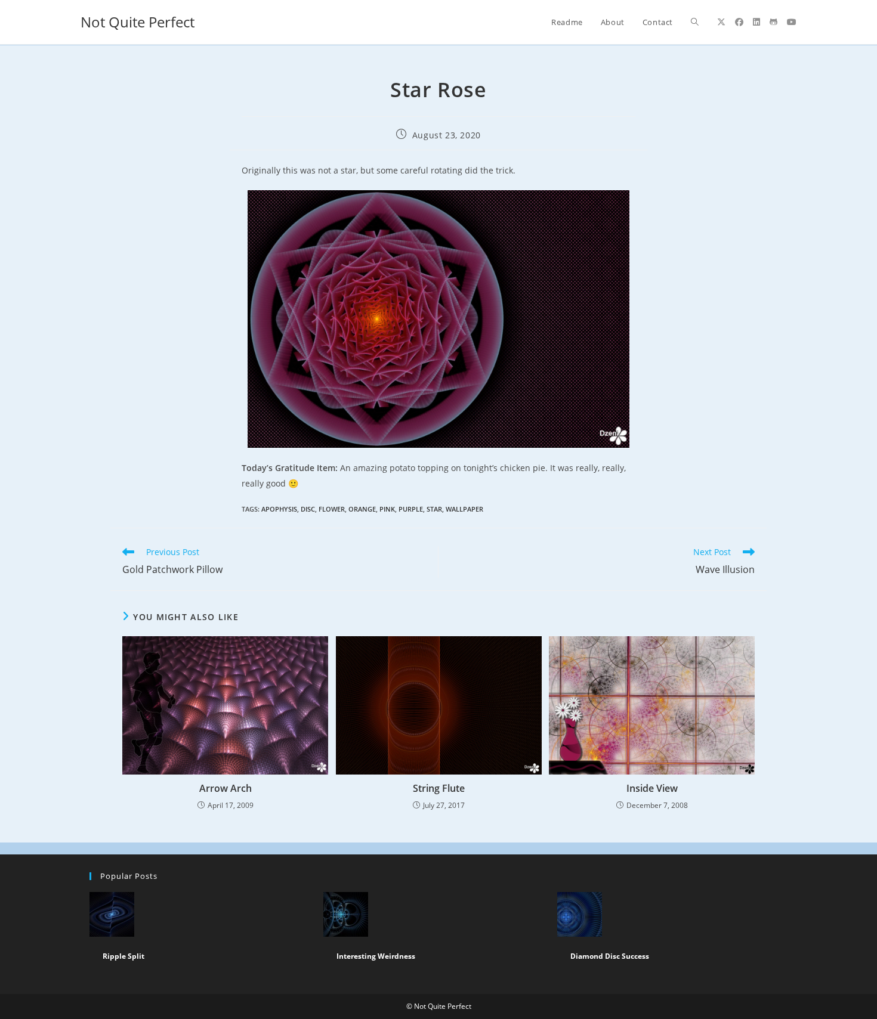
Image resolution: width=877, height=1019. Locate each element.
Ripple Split (123, 956)
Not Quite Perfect (137, 22)
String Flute (439, 788)
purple (411, 508)
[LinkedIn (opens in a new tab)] (756, 22)
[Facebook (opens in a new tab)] (739, 22)
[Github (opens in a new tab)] (773, 22)
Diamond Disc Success (609, 956)
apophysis (279, 508)
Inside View (652, 788)
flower (332, 508)
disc (308, 508)
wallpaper (464, 508)
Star (434, 508)
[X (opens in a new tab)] (721, 22)
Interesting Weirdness (375, 956)
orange (362, 508)
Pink (387, 508)
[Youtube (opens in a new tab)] (791, 22)
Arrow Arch (225, 788)
